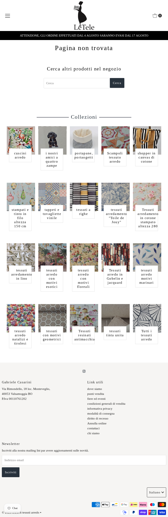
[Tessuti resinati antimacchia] (84, 318)
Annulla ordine (97, 423)
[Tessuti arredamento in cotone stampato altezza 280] (147, 197)
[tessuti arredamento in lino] (21, 257)
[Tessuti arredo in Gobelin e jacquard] (115, 257)
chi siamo (93, 433)
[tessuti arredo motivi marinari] (147, 257)
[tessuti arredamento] (115, 197)
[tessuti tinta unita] (115, 318)
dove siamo (94, 389)
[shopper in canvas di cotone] (147, 140)
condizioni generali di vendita (106, 403)
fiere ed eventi (96, 398)
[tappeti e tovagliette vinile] (52, 197)
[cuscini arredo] (21, 140)
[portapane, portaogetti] (84, 140)
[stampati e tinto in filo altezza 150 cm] (21, 197)
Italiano (154, 492)
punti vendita (95, 393)
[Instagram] (84, 371)
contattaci (93, 428)
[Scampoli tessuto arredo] (115, 140)
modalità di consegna (101, 413)
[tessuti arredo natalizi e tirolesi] (21, 318)
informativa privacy (99, 408)
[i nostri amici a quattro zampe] (52, 140)
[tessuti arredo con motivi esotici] (52, 257)
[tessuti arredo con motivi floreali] (84, 257)
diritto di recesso (97, 418)
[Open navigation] (7, 16)
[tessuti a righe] (84, 197)
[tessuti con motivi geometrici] (52, 318)
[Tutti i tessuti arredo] (147, 318)
